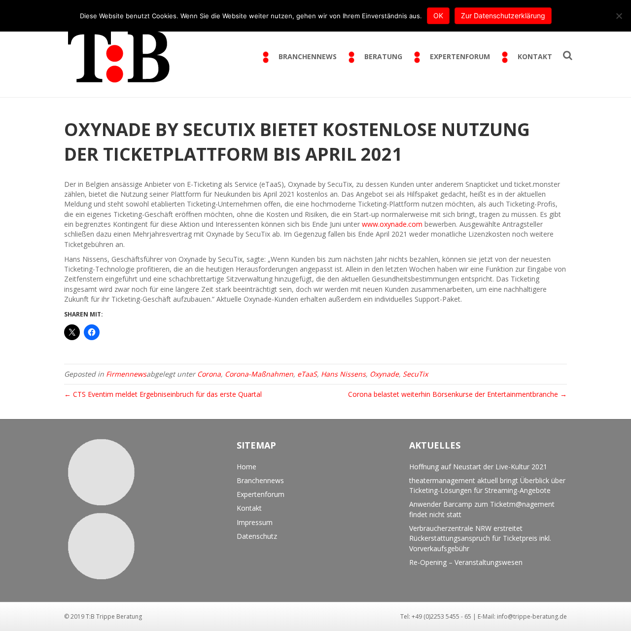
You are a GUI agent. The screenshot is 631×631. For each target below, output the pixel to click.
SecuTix (415, 374)
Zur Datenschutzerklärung (503, 15)
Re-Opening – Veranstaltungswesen (466, 562)
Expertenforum (260, 494)
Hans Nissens (343, 374)
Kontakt (249, 508)
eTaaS (307, 374)
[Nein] (619, 16)
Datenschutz (257, 536)
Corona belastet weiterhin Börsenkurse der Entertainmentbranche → (457, 394)
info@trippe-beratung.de (532, 616)
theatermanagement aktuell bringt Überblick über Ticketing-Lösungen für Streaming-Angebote (487, 485)
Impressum (255, 522)
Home (246, 466)
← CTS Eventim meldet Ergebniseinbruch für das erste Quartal (163, 394)
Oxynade (384, 374)
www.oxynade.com (392, 224)
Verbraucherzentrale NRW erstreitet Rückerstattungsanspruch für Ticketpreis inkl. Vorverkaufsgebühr (480, 538)
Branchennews (260, 480)
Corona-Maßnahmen (259, 374)
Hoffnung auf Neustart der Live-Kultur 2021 (478, 466)
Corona (209, 374)
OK (438, 15)
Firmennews (126, 374)
